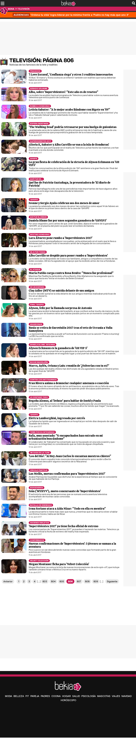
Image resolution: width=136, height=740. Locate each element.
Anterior (8, 581)
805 (62, 581)
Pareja (34, 696)
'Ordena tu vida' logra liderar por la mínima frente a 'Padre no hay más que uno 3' (71, 15)
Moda (8, 696)
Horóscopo (68, 700)
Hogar (66, 696)
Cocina (56, 696)
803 (44, 581)
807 (79, 581)
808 (87, 581)
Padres (45, 696)
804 (53, 581)
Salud (76, 696)
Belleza (19, 696)
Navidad (127, 696)
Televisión (23, 8)
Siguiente (112, 581)
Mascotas (103, 696)
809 (96, 581)
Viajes (116, 696)
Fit (27, 696)
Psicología (88, 696)
